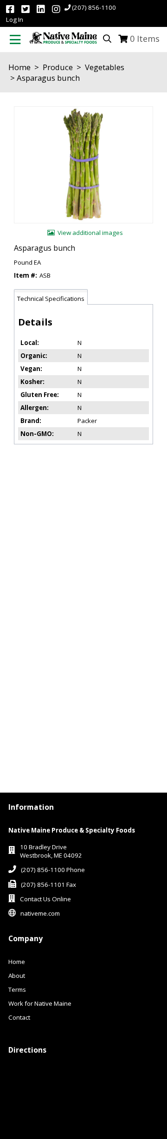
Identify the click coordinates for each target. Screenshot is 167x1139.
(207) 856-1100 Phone (53, 870)
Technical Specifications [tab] (50, 298)
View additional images (90, 232)
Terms (17, 989)
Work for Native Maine (39, 1003)
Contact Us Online (45, 899)
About (16, 975)
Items (145, 38)
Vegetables (103, 67)
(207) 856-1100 (94, 7)
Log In (14, 19)
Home (19, 67)
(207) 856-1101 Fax (48, 884)
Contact (19, 1017)
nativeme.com (40, 913)
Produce (58, 67)
